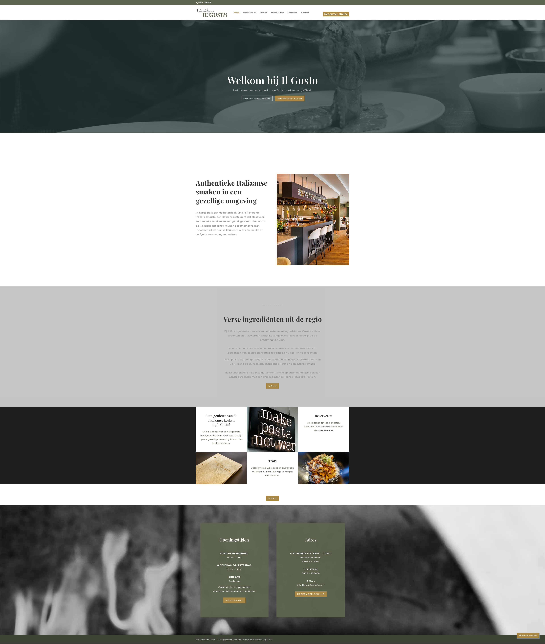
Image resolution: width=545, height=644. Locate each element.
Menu (272, 386)
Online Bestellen (289, 98)
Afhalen (263, 13)
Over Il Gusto (277, 13)
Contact (305, 13)
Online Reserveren (256, 98)
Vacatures (292, 13)
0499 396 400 (325, 430)
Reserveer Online (336, 14)
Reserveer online (528, 635)
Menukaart (248, 13)
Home (236, 13)
